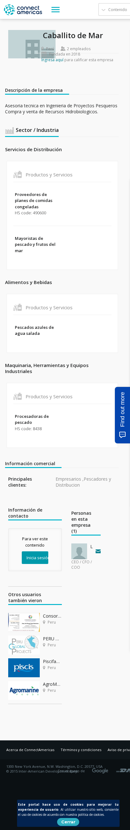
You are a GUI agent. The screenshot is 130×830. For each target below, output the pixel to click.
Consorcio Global (52, 616)
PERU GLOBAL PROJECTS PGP (52, 639)
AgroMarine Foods (52, 684)
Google (101, 769)
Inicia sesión (37, 557)
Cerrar (68, 821)
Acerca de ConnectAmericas (30, 749)
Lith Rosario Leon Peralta (91, 546)
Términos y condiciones (81, 749)
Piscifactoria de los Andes (52, 661)
